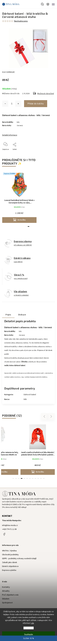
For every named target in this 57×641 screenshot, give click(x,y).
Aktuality (6, 591)
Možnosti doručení (45, 93)
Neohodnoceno (21, 21)
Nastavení (28, 628)
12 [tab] (44, 478)
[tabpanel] (19, 197)
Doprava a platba (9, 570)
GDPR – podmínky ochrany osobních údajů (19, 558)
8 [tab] (32, 478)
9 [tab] (35, 478)
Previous (45, 416)
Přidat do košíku (36, 103)
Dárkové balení (30, 394)
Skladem (5, 598)
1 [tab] (28, 226)
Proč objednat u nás (10, 595)
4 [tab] (21, 478)
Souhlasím (28, 634)
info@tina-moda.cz (10, 525)
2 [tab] (16, 478)
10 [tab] (38, 478)
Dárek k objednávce (10, 566)
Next (51, 416)
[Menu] (53, 4)
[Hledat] (42, 4)
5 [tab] (24, 478)
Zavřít (48, 153)
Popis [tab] (8, 314)
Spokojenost (7, 602)
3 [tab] (19, 478)
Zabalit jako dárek (9, 562)
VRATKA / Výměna (9, 550)
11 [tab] (41, 478)
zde (32, 623)
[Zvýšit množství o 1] (18, 104)
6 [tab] (27, 478)
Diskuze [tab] (22, 314)
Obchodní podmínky (10, 554)
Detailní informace (9, 135)
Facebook (4, 534)
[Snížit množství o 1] (5, 104)
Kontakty (6, 587)
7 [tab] (30, 478)
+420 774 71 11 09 (9, 529)
